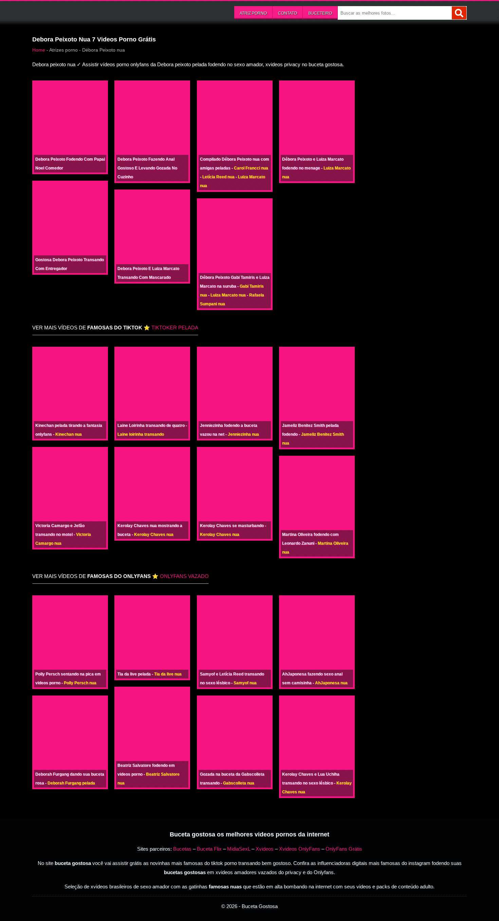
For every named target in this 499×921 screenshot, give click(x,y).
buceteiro (320, 13)
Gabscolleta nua (238, 783)
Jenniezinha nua (243, 434)
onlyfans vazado (184, 576)
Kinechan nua (68, 434)
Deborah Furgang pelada (71, 783)
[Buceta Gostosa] (83, 12)
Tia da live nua (168, 674)
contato (287, 13)
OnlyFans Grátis (344, 849)
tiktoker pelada (174, 327)
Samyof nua (245, 683)
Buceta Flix (209, 849)
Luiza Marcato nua (228, 295)
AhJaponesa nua (331, 683)
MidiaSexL (238, 849)
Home (38, 50)
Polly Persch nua (80, 683)
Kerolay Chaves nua (153, 534)
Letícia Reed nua (218, 177)
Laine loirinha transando (140, 434)
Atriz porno (253, 13)
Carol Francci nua (251, 168)
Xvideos (265, 849)
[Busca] (459, 12)
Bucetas (182, 849)
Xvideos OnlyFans (299, 849)
